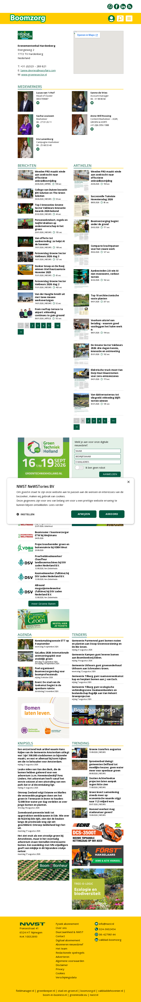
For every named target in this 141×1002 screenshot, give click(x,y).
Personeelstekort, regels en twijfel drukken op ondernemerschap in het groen (51, 224)
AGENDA (25, 634)
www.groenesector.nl (34, 74)
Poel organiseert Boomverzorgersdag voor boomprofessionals (50, 671)
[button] (25, 514)
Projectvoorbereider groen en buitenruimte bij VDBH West (52, 546)
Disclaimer (62, 965)
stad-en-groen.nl (68, 990)
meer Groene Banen (43, 603)
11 (113, 420)
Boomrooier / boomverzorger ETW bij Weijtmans (52, 534)
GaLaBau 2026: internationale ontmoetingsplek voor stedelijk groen (52, 655)
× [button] (128, 482)
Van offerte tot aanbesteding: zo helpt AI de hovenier (50, 241)
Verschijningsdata (66, 977)
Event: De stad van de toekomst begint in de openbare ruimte (48, 685)
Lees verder (56, 504)
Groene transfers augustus (105, 749)
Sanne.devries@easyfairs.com (38, 70)
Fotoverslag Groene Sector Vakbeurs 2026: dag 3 (50, 255)
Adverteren (62, 956)
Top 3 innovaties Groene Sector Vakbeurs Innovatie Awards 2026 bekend (50, 208)
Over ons (61, 928)
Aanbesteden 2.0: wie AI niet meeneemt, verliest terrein (105, 273)
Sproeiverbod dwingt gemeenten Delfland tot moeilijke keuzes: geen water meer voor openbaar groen (106, 766)
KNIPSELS (25, 743)
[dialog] (70, 501)
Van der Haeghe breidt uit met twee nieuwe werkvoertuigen (50, 297)
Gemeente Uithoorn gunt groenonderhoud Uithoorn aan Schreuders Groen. (97, 667)
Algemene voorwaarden (70, 961)
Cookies (60, 973)
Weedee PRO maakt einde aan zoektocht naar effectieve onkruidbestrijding (50, 176)
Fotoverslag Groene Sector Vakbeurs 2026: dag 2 (50, 282)
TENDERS (79, 634)
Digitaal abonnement (68, 940)
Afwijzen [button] (84, 514)
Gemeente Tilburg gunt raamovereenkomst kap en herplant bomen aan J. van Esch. (97, 677)
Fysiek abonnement (67, 923)
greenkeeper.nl (46, 990)
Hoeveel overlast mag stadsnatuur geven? (102, 810)
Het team (61, 948)
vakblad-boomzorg (110, 939)
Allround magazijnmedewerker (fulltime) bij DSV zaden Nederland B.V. (48, 590)
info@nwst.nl (106, 923)
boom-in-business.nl (55, 995)
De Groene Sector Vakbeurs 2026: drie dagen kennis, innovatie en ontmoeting (107, 348)
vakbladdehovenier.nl (110, 990)
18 (57, 325)
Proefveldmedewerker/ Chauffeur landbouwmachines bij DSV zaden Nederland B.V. (50, 561)
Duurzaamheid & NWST (69, 932)
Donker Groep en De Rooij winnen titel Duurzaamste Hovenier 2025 (50, 269)
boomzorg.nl (87, 990)
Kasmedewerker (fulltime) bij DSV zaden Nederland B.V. (52, 575)
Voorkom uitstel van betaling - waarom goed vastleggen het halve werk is (106, 325)
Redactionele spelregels (70, 952)
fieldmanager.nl (25, 990)
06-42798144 (107, 934)
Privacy (60, 969)
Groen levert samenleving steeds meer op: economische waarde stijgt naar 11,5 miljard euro (105, 796)
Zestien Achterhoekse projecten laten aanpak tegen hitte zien (102, 781)
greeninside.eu (78, 995)
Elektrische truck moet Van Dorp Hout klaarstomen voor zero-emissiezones (107, 373)
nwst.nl (94, 995)
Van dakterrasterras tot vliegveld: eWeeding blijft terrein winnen (105, 397)
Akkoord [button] (112, 514)
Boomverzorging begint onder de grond (105, 222)
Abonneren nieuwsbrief (69, 944)
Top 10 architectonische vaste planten (105, 297)
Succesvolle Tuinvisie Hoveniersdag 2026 (103, 198)
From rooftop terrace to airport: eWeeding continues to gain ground (49, 312)
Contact (60, 936)
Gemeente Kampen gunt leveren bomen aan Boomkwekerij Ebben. (95, 656)
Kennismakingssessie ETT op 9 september (52, 642)
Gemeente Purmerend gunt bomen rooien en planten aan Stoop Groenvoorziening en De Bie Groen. (97, 643)
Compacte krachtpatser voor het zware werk (105, 247)
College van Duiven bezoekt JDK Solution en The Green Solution (51, 192)
